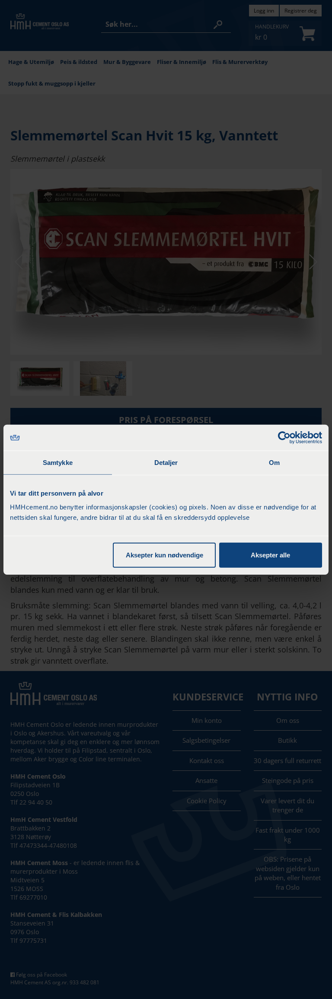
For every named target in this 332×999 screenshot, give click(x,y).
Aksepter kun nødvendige (164, 554)
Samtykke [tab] (58, 462)
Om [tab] (274, 462)
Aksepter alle (270, 554)
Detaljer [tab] (166, 462)
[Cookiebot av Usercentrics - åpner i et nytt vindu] (284, 437)
